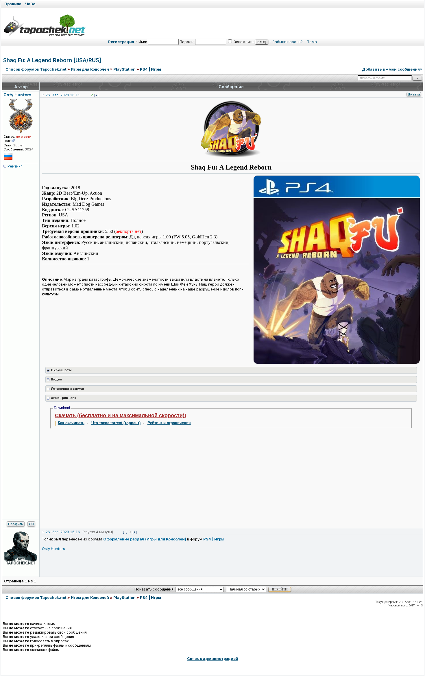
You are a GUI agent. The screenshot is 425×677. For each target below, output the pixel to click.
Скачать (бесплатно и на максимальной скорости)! (120, 415)
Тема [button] (312, 41)
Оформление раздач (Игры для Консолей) (144, 539)
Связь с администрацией (212, 658)
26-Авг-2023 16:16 (63, 532)
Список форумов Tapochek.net (35, 69)
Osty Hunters (53, 548)
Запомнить (243, 41)
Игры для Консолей (90, 69)
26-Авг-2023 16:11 (63, 95)
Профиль (15, 524)
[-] (125, 532)
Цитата (414, 94)
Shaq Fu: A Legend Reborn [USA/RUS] (52, 60)
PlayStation (124, 69)
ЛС (31, 524)
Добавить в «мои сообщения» (392, 69)
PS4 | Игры (150, 69)
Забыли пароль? (287, 41)
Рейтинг (15, 166)
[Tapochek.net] (44, 25)
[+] (96, 95)
